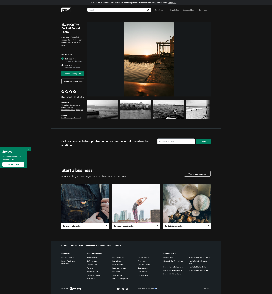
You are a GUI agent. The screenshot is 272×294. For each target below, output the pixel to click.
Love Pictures (142, 271)
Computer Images (144, 264)
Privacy (110, 245)
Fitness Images (143, 275)
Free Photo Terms (76, 245)
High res (103, 116)
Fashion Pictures (118, 257)
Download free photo (73, 73)
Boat (67, 105)
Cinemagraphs (143, 268)
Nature (77, 105)
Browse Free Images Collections (68, 262)
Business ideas (188, 9)
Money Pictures (117, 264)
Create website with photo (73, 81)
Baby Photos (91, 278)
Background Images (119, 268)
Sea (72, 107)
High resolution (70, 58)
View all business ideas (197, 173)
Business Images (92, 257)
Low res (112, 116)
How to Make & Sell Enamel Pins (198, 262)
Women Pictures (92, 271)
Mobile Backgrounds (68, 109)
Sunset (72, 105)
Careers (64, 245)
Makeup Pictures (143, 257)
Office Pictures (92, 264)
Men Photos (116, 271)
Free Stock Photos (67, 257)
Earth (68, 107)
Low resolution (70, 65)
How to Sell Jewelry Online (172, 270)
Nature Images (117, 261)
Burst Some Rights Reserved (71, 118)
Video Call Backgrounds (120, 278)
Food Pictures (142, 261)
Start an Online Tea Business (173, 261)
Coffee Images (92, 261)
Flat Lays (90, 268)
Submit (203, 141)
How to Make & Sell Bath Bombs (199, 257)
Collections (159, 9)
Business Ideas (168, 257)
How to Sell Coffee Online (198, 267)
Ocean (63, 107)
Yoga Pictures (117, 275)
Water (63, 105)
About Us (118, 245)
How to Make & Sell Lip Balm (173, 267)
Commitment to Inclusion (95, 245)
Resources (203, 9)
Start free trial (13, 164)
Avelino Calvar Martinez (76, 97)
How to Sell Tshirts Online (172, 274)
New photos (174, 9)
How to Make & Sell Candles (198, 270)
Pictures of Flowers (93, 275)
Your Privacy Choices (146, 288)
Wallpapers (79, 109)
